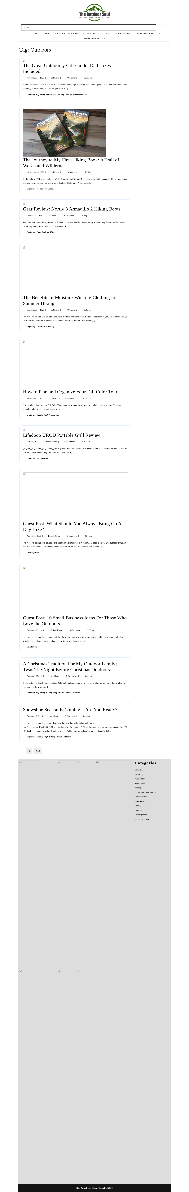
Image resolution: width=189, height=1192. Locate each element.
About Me (90, 33)
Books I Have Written (94, 39)
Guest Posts (42, 326)
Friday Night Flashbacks (145, 792)
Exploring (40, 94)
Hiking (69, 94)
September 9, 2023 (35, 398)
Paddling (138, 810)
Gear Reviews (43, 232)
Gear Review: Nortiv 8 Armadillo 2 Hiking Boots (72, 209)
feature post (51, 94)
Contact (106, 33)
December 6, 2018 (35, 716)
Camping (31, 94)
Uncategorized (33, 552)
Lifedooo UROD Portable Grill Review (61, 435)
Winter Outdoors (80, 94)
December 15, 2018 (35, 676)
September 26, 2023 (35, 310)
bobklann (55, 78)
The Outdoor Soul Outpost (67, 33)
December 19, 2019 (35, 630)
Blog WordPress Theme (87, 1188)
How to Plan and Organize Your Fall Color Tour (70, 391)
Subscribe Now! (123, 33)
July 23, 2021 (33, 442)
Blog (46, 33)
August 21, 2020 (34, 536)
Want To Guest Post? (146, 33)
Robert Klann (51, 442)
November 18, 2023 (35, 172)
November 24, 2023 (35, 78)
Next (38, 751)
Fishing (61, 94)
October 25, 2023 (34, 215)
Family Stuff (42, 415)
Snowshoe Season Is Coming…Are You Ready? (70, 709)
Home (35, 33)
